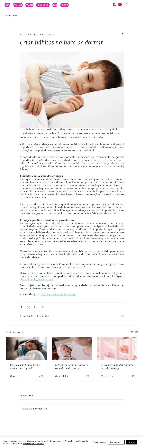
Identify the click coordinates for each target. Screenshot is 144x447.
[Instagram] (125, 4)
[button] (134, 15)
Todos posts (11, 15)
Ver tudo (134, 331)
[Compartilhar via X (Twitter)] (28, 307)
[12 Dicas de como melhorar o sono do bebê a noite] (72, 348)
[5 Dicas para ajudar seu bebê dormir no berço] (117, 348)
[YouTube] (120, 4)
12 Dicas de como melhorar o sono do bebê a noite (71, 366)
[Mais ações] (122, 34)
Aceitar (132, 442)
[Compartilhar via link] (42, 307)
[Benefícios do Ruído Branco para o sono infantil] (26, 348)
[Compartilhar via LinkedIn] (35, 307)
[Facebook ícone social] (114, 4)
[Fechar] (140, 442)
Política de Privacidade (33, 443)
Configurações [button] (99, 442)
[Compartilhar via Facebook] (21, 307)
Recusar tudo (116, 442)
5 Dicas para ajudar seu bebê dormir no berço (117, 366)
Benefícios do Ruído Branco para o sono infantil (24, 366)
